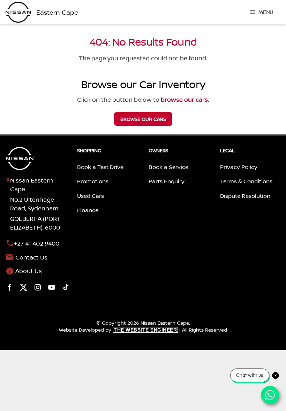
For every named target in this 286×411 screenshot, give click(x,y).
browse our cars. (185, 99)
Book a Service (168, 167)
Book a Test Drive (100, 167)
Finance (87, 210)
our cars (143, 119)
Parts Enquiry (167, 181)
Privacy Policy (238, 167)
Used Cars (90, 196)
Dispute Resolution (245, 196)
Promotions (92, 181)
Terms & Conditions (246, 181)
